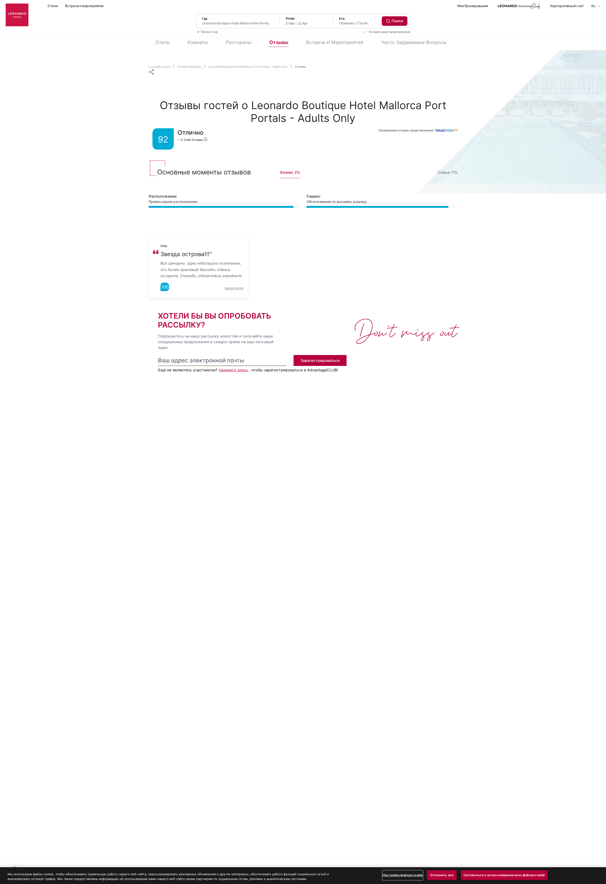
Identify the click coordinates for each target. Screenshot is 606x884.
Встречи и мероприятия (84, 6)
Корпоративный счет (567, 6)
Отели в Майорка (189, 66)
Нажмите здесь (233, 370)
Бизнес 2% (290, 172)
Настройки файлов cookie (403, 875)
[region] (303, 875)
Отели (53, 6)
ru (593, 6)
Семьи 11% (448, 172)
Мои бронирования (472, 6)
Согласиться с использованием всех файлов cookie (504, 875)
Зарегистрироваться (320, 360)
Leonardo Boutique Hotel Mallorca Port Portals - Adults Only (248, 66)
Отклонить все (442, 875)
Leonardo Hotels (159, 66)
